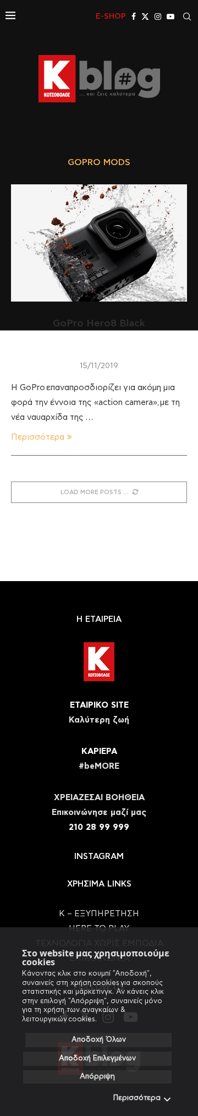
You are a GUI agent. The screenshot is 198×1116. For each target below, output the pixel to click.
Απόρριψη (97, 1076)
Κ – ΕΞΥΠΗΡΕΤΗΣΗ (99, 914)
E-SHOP (111, 16)
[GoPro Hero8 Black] (99, 243)
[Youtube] (170, 16)
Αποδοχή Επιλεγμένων (97, 1058)
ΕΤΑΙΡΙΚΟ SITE (99, 705)
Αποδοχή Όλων (99, 1039)
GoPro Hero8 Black (99, 324)
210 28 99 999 (99, 827)
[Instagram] (158, 16)
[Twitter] (145, 16)
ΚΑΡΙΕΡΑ (99, 751)
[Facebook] (133, 16)
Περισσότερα (137, 1098)
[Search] (187, 16)
